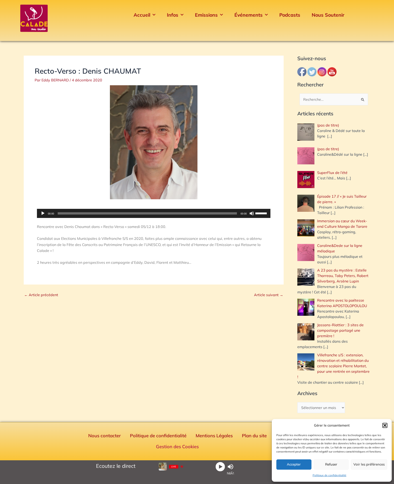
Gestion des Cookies (177, 446)
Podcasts (289, 15)
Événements (248, 15)
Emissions (206, 15)
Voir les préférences (369, 464)
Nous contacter (104, 435)
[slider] (261, 213)
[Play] (220, 466)
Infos (172, 15)
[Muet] (251, 213)
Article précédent (41, 295)
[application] (153, 213)
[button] (385, 425)
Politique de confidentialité (329, 475)
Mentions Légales (214, 435)
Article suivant (268, 295)
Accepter (294, 464)
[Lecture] (43, 213)
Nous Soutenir (328, 15)
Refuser (331, 464)
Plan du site (254, 435)
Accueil (142, 15)
